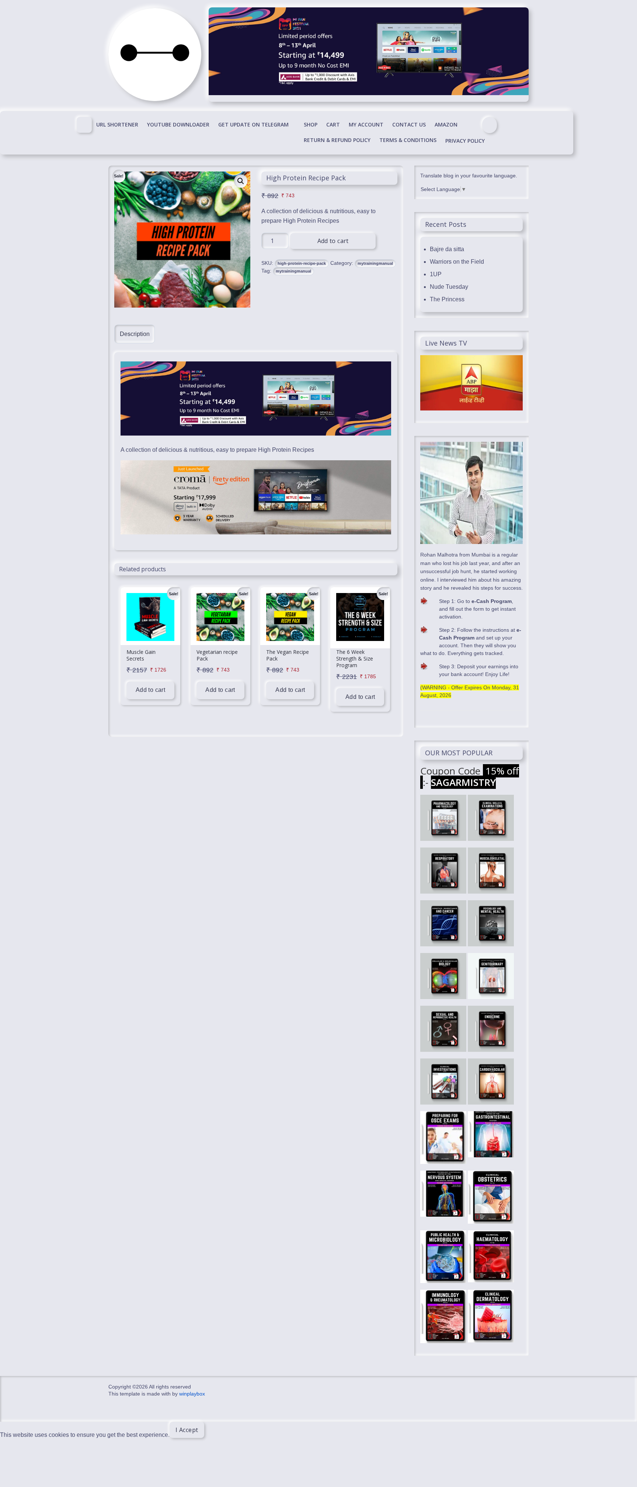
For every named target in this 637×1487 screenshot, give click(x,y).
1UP (436, 274)
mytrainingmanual (375, 263)
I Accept (186, 1430)
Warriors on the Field (457, 262)
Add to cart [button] (150, 690)
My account (366, 124)
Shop (310, 124)
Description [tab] (135, 334)
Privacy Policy (465, 140)
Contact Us (409, 124)
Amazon (446, 124)
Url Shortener (117, 124)
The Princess (447, 299)
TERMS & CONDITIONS (407, 139)
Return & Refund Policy (337, 139)
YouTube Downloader (178, 124)
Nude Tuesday (449, 287)
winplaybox (192, 1394)
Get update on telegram (253, 124)
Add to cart (333, 241)
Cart (333, 124)
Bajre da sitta (447, 249)
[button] (240, 181)
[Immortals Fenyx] (84, 125)
